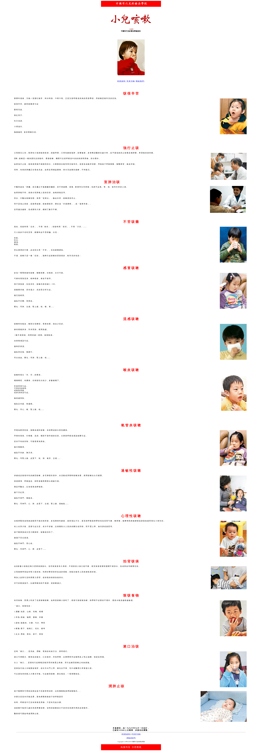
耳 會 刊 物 (131, 81)
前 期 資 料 (121, 81)
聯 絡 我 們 (140, 81)
